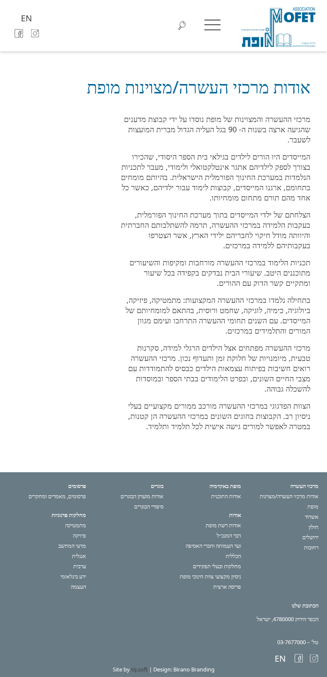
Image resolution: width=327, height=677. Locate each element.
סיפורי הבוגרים (149, 506)
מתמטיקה (75, 525)
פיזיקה (79, 535)
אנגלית (79, 556)
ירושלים (310, 537)
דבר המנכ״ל (229, 535)
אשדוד (311, 516)
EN (26, 18)
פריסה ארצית (227, 586)
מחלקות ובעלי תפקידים (217, 566)
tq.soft (139, 669)
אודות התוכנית (226, 496)
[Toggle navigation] (212, 25)
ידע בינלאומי (73, 576)
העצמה (78, 586)
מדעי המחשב (72, 545)
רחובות (311, 547)
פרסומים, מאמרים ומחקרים (57, 496)
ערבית (79, 566)
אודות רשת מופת (223, 525)
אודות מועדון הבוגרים (142, 496)
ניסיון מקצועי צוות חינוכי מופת (210, 576)
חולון (313, 527)
